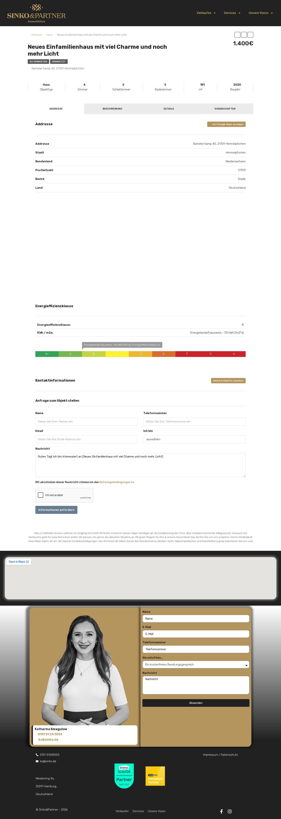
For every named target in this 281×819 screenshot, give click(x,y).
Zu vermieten (38, 61)
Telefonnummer (155, 413)
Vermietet (59, 61)
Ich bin (148, 431)
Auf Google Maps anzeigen (228, 124)
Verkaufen (204, 13)
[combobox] (194, 439)
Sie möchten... (152, 657)
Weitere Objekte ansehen (228, 380)
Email (39, 431)
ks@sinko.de (48, 739)
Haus (49, 34)
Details (169, 108)
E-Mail (146, 627)
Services (230, 13)
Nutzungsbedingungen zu (117, 482)
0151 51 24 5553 (50, 734)
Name (39, 413)
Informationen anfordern (56, 510)
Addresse (56, 108)
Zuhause (37, 34)
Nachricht (42, 448)
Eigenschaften (225, 108)
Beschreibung (112, 108)
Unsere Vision (258, 13)
